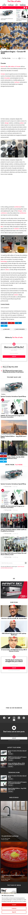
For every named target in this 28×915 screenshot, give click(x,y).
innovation (7, 78)
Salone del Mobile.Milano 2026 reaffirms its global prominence (13, 530)
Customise (14, 908)
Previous (0, 15)
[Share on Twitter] (4, 326)
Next (27, 15)
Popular (10, 5)
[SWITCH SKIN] (24, 7)
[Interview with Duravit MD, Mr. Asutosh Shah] (14, 611)
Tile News (3, 394)
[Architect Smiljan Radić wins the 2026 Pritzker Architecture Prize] (14, 448)
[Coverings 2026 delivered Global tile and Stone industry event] (14, 544)
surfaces (17, 82)
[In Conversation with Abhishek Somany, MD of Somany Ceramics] (14, 642)
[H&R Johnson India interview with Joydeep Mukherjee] (14, 626)
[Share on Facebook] (4, 323)
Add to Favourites (20, 329)
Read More (10, 760)
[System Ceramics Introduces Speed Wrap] (8, 13)
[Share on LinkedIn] (18, 323)
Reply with (26, 563)
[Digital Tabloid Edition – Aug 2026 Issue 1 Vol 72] (14, 427)
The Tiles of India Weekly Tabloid (8, 434)
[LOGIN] (26, 7)
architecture (23, 213)
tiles (2, 226)
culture (7, 269)
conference (4, 213)
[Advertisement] (14, 103)
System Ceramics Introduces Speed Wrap (13, 396)
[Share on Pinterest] (11, 323)
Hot (16, 5)
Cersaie (3, 74)
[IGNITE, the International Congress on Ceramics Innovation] (14, 406)
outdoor (22, 123)
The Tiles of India (14, 1)
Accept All (14, 904)
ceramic (16, 294)
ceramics (16, 228)
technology (4, 261)
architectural (17, 207)
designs (20, 211)
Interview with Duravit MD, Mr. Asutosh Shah (14, 618)
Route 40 (3, 66)
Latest (4, 5)
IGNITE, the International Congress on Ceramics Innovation (21, 19)
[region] (14, 904)
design (7, 123)
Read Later (7, 329)
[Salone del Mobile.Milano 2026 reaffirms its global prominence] (14, 520)
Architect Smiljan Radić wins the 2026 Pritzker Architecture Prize (12, 457)
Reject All (14, 912)
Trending (23, 5)
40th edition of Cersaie (14, 66)
